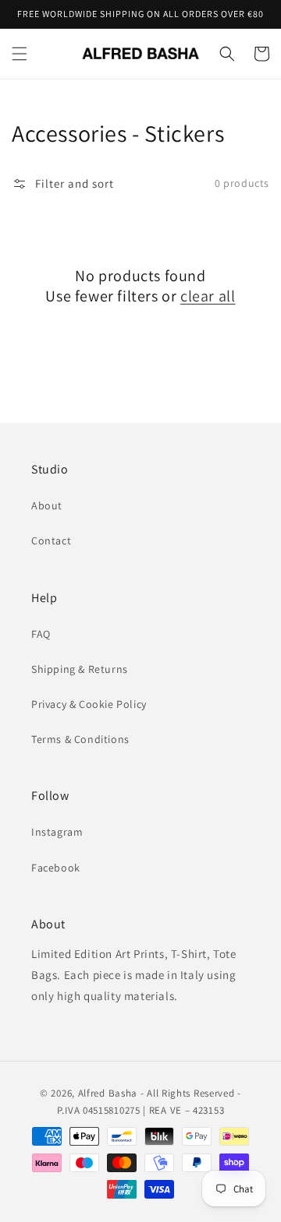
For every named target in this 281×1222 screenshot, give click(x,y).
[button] (19, 54)
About (46, 505)
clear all (207, 296)
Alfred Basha (107, 1093)
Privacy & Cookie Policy (89, 704)
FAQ (41, 634)
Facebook (55, 868)
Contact (51, 541)
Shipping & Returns (79, 669)
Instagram (57, 832)
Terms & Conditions (80, 739)
